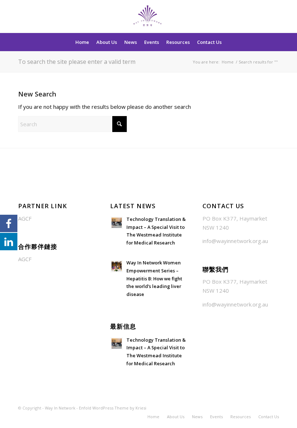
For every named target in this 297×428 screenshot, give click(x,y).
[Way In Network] (148, 16)
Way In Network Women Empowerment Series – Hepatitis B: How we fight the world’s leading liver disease (154, 278)
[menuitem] (82, 42)
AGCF (25, 218)
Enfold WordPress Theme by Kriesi (112, 408)
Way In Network (60, 408)
